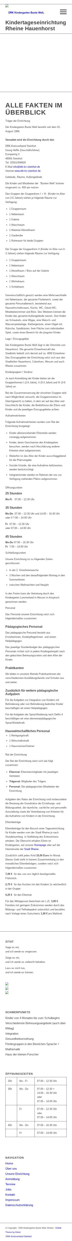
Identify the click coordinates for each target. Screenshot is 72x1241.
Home (9, 1163)
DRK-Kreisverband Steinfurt (19, 1236)
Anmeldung (12, 1179)
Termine (10, 1184)
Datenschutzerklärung (19, 1205)
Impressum (12, 1199)
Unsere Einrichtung (17, 1173)
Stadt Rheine (31, 849)
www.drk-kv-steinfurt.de (28, 170)
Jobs (8, 1189)
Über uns (11, 1168)
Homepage (40, 845)
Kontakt (10, 1194)
